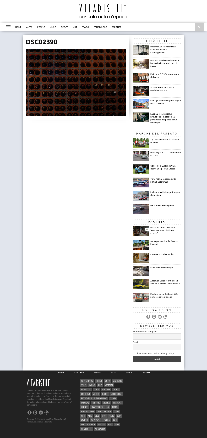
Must (53, 27)
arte (83, 415)
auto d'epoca (87, 380)
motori (96, 394)
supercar (85, 394)
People (41, 27)
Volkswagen (100, 428)
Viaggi (85, 27)
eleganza (106, 402)
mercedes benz (87, 411)
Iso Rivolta (95, 420)
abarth (84, 420)
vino (90, 415)
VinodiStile (100, 27)
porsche (96, 402)
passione (85, 402)
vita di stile (86, 428)
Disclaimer (79, 373)
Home (18, 27)
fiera (117, 424)
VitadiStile (86, 389)
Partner (116, 27)
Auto (29, 27)
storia (113, 398)
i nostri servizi (88, 424)
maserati (109, 385)
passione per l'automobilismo (94, 398)
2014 (104, 415)
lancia (96, 389)
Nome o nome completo (145, 331)
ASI (108, 407)
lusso (105, 394)
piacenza (106, 389)
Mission (60, 373)
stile (83, 385)
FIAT (100, 385)
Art (75, 27)
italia (116, 411)
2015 (110, 424)
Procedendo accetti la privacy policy (155, 353)
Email (135, 342)
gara (111, 415)
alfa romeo (117, 380)
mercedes (117, 402)
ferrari (99, 380)
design (115, 407)
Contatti (146, 373)
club (97, 415)
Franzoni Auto (97, 407)
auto (107, 380)
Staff (113, 373)
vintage (84, 407)
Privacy (97, 373)
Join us (129, 373)
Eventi (64, 27)
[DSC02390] (76, 114)
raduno (92, 385)
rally (115, 420)
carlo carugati (104, 411)
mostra (101, 424)
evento (116, 389)
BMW (119, 415)
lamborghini (116, 394)
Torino (107, 420)
